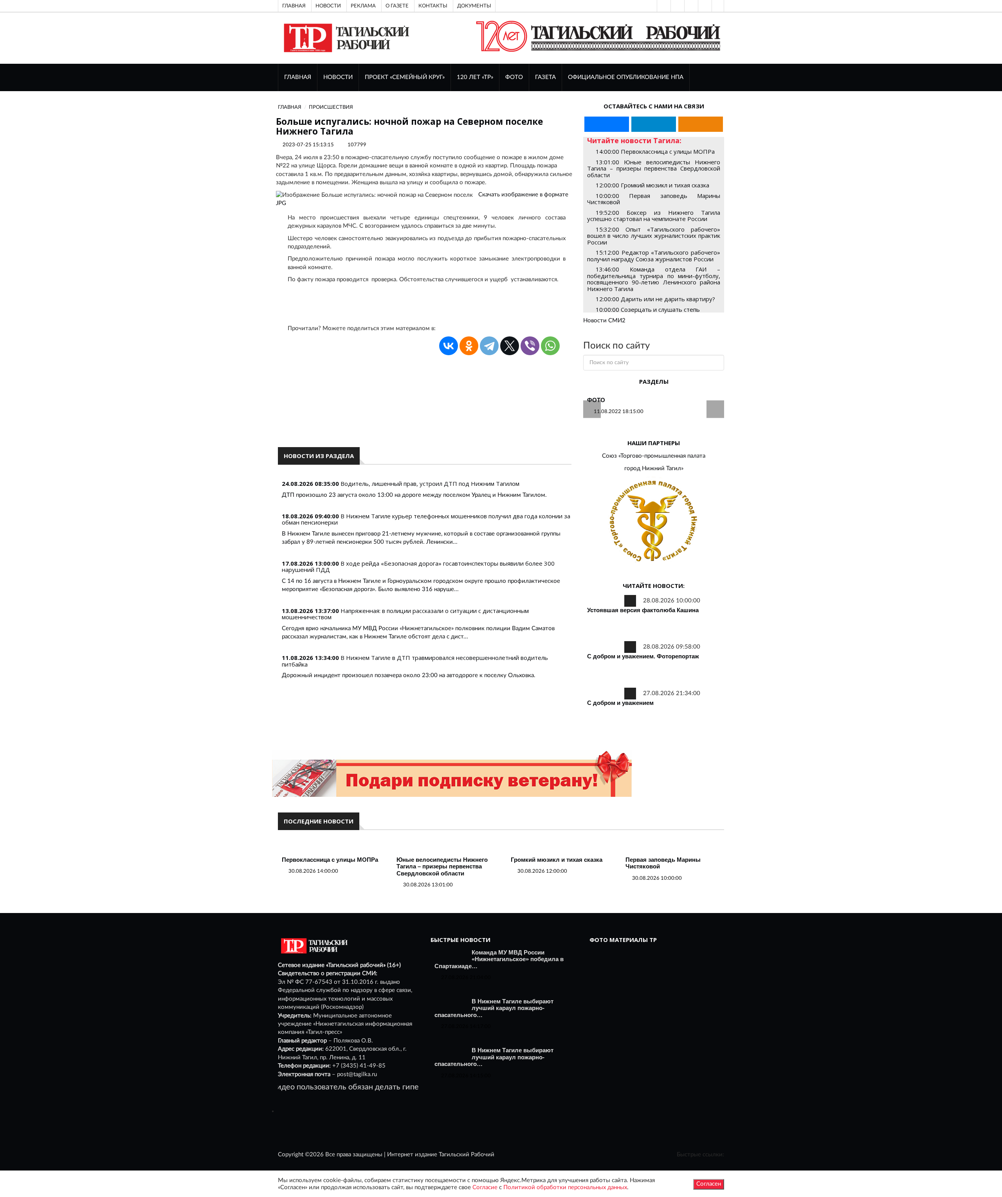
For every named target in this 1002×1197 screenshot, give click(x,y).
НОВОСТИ (338, 77)
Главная (294, 6)
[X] (509, 345)
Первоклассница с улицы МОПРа (330, 859)
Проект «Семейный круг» (405, 77)
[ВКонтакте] (690, 6)
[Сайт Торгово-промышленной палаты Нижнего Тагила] (653, 521)
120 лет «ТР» (475, 77)
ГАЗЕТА (545, 77)
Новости (328, 6)
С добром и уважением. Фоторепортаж (643, 656)
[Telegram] (704, 6)
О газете (397, 6)
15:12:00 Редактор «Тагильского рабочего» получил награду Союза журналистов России (653, 255)
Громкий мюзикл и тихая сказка (556, 859)
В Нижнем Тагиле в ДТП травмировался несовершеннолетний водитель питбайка (415, 661)
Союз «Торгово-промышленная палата (653, 456)
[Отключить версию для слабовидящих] (677, 6)
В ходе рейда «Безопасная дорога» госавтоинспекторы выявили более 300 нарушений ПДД (418, 566)
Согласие (484, 1187)
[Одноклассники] (718, 6)
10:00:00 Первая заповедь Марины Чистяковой (653, 199)
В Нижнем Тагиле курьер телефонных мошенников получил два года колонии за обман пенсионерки (426, 519)
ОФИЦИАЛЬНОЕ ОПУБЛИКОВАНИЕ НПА (625, 77)
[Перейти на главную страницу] (345, 38)
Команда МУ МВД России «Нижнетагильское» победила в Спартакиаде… (499, 959)
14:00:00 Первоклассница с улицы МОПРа (655, 151)
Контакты (432, 6)
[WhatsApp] (550, 345)
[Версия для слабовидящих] (663, 6)
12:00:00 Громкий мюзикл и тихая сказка (652, 185)
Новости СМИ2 (604, 321)
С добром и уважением (620, 702)
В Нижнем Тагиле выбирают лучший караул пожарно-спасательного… (493, 1008)
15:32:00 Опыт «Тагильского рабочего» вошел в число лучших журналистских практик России (653, 235)
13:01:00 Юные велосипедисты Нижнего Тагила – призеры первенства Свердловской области (653, 168)
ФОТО (514, 77)
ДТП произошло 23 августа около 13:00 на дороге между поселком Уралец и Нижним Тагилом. (414, 495)
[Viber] (530, 345)
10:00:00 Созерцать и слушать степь (648, 309)
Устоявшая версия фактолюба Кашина (643, 610)
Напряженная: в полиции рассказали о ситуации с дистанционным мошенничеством (405, 614)
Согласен (708, 1184)
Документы (474, 6)
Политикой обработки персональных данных (565, 1187)
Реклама (363, 6)
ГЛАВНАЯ (297, 77)
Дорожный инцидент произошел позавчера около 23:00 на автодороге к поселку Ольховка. (408, 675)
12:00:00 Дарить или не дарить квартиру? (655, 299)
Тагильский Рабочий (466, 1154)
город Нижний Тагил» (653, 468)
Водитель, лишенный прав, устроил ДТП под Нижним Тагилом (430, 483)
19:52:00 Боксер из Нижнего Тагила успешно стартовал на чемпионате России (653, 215)
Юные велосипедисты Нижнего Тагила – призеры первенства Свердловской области (442, 866)
